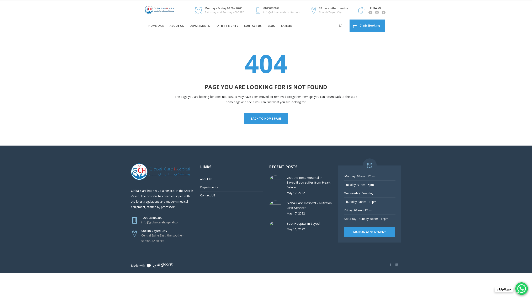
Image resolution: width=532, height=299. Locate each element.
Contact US (207, 195)
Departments (209, 187)
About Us (206, 179)
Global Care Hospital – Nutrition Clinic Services (309, 205)
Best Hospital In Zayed (303, 223)
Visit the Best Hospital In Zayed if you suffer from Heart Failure (308, 182)
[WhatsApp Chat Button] (521, 288)
